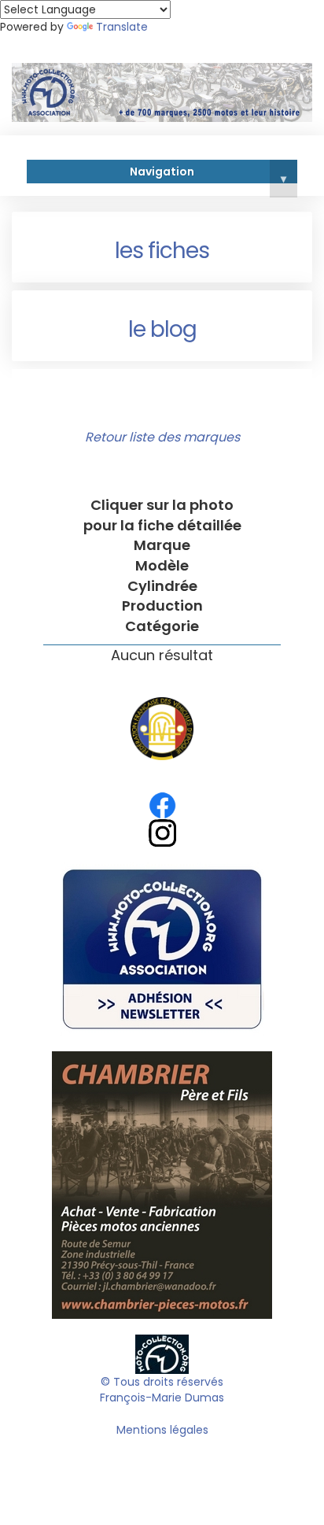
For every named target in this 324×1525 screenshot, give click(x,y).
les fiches (162, 250)
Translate (122, 27)
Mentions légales (162, 1430)
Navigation (208, 174)
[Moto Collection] (162, 1353)
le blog (162, 329)
